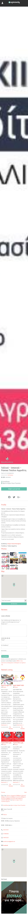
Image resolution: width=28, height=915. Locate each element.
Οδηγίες (4, 687)
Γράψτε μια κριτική (14, 489)
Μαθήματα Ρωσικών (11, 798)
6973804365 (6, 833)
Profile (3, 505)
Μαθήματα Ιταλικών (16, 797)
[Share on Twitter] (14, 497)
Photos (4, 549)
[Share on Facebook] (9, 497)
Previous (3, 792)
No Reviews (10, 475)
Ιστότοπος (3, 650)
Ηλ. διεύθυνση (5, 645)
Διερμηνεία (13, 795)
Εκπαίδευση (6, 805)
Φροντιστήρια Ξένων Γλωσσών (18, 805)
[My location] (25, 600)
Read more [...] (4, 725)
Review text (4, 624)
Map (2, 571)
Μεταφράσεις (19, 798)
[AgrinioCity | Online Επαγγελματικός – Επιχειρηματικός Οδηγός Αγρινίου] (14, 3)
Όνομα (3, 640)
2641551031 (6, 830)
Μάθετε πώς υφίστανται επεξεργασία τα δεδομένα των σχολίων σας (13, 662)
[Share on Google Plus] (18, 497)
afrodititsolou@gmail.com (9, 841)
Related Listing (7, 670)
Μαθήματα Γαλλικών (21, 795)
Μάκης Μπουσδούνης (7, 462)
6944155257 (6, 837)
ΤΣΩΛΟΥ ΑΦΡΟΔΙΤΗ (5, 800)
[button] (14, 584)
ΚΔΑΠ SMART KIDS (18, 685)
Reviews (4, 610)
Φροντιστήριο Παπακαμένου (9, 685)
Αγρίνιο (8, 795)
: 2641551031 (8, 477)
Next (25, 792)
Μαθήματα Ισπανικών (6, 797)
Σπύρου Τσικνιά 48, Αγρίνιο (14, 543)
